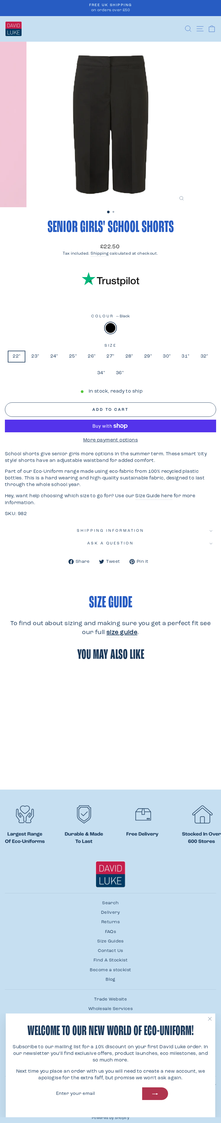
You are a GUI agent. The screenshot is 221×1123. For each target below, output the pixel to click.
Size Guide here (153, 496)
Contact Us (110, 951)
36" (120, 373)
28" (129, 356)
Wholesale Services (110, 1009)
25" (73, 356)
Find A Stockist (110, 960)
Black (110, 328)
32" (204, 356)
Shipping (99, 254)
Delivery (110, 913)
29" (148, 356)
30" (167, 356)
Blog (110, 980)
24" (54, 356)
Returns (110, 922)
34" (101, 373)
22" (16, 356)
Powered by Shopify (110, 1118)
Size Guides (110, 941)
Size (110, 346)
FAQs (110, 932)
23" (35, 356)
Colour (110, 316)
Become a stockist (110, 970)
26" (92, 356)
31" (185, 356)
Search (110, 903)
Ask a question (110, 543)
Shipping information (110, 531)
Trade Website (110, 999)
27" (110, 356)
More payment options (110, 440)
